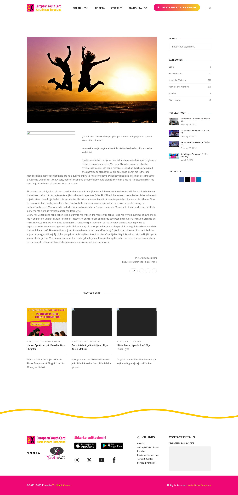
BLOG (171, 67)
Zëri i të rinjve (175, 100)
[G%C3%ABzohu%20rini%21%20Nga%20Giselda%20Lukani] (141, 270)
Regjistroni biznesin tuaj (148, 455)
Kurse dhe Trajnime (177, 80)
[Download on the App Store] (85, 446)
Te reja (99, 8)
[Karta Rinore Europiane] (46, 8)
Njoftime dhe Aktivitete (179, 87)
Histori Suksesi (175, 73)
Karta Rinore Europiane (199, 485)
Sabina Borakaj (52, 341)
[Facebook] (114, 460)
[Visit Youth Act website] (55, 453)
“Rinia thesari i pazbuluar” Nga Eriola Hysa (133, 347)
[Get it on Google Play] (112, 446)
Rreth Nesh (80, 8)
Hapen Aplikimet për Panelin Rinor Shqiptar (46, 347)
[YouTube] (101, 460)
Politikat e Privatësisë (147, 463)
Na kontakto (138, 8)
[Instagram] (77, 460)
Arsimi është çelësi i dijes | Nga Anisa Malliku (90, 347)
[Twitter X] (89, 460)
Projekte (172, 93)
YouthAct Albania (61, 485)
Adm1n (95, 341)
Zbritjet (117, 8)
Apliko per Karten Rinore (178, 7)
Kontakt (140, 443)
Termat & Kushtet (145, 459)
